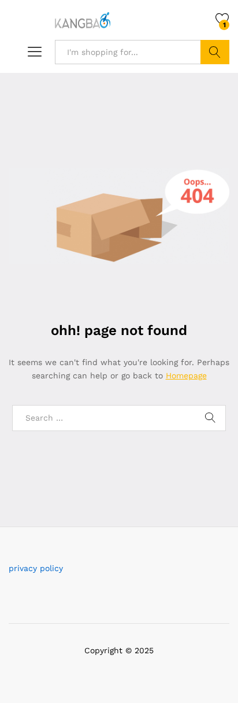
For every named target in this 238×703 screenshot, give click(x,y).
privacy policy (36, 568)
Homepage (186, 375)
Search (214, 52)
